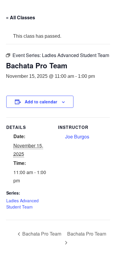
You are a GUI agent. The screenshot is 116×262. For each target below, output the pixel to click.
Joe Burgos (77, 136)
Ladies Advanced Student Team (22, 204)
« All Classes (20, 17)
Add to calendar (41, 102)
